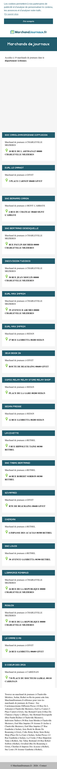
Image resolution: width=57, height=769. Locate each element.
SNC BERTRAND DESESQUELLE (21, 228)
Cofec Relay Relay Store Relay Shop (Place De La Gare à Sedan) (27, 733)
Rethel (23, 697)
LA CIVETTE (12, 433)
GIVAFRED (11, 493)
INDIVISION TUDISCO (17, 261)
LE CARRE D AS (13, 638)
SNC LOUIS (11, 546)
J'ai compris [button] (28, 21)
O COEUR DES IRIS (15, 665)
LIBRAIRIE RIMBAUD (17, 573)
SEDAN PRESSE (13, 406)
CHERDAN (10, 519)
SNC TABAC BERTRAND (17, 463)
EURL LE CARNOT (14, 168)
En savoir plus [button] (11, 14)
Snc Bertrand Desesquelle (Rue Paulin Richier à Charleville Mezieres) (28, 716)
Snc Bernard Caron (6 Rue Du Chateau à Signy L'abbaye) (28, 713)
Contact (43, 765)
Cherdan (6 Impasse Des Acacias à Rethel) (30, 746)
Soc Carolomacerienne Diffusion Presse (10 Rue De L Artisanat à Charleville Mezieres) (26, 705)
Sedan (16, 697)
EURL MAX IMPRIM (15, 294)
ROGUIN (9, 605)
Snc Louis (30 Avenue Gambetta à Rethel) (23, 749)
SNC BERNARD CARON (17, 198)
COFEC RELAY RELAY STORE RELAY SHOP (28, 380)
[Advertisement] (28, 99)
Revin (32, 697)
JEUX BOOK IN (13, 353)
